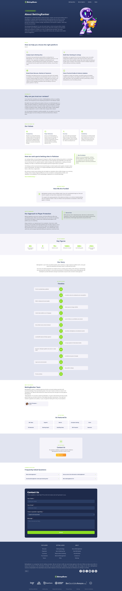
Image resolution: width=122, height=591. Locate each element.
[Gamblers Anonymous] (39, 583)
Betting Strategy (60, 549)
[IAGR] (32, 583)
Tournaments (44, 555)
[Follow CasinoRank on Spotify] (93, 571)
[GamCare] (48, 583)
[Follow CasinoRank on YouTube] (90, 571)
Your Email (30, 505)
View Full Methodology (30, 176)
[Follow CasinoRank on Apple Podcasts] (96, 571)
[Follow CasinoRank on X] (87, 571)
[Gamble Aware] (76, 583)
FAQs (60, 558)
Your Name (30, 498)
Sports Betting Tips (60, 551)
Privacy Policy (69, 589)
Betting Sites (72, 2)
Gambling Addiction (33, 589)
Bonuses (44, 549)
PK (26, 571)
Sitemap (77, 558)
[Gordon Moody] (59, 583)
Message (30, 518)
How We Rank (77, 553)
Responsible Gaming (57, 589)
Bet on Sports (81, 2)
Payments (44, 551)
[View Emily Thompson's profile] (37, 403)
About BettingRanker (77, 549)
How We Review (77, 551)
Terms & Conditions (89, 589)
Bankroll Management (60, 555)
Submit (61, 532)
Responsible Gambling (60, 553)
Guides (89, 2)
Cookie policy (45, 589)
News (96, 2)
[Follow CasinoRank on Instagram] (83, 571)
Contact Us (77, 555)
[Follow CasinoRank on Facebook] (80, 571)
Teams (44, 558)
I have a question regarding (35, 511)
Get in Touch (60, 455)
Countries (44, 553)
